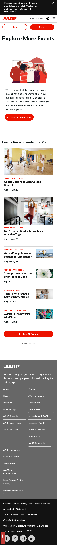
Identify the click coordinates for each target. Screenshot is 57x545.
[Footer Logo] (28, 366)
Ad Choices (42, 525)
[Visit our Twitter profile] (15, 538)
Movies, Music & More (14, 270)
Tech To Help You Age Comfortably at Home (16, 295)
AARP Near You (10, 429)
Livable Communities (14, 290)
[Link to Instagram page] (23, 538)
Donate (6, 395)
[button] (54, 18)
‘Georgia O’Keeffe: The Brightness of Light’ (18, 275)
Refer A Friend (35, 409)
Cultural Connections (15, 310)
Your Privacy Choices (13, 531)
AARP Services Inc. (37, 443)
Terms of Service (42, 503)
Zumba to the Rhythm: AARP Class (17, 315)
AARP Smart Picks (12, 422)
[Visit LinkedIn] (31, 538)
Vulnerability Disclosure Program (19, 525)
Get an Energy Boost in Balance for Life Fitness (18, 255)
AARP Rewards (10, 416)
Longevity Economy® (13, 490)
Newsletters (34, 402)
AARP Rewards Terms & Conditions (20, 514)
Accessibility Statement (14, 509)
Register (34, 18)
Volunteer (8, 402)
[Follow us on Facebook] (6, 538)
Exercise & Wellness (13, 178)
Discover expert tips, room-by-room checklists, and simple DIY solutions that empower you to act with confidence (20, 7)
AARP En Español (36, 395)
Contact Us (33, 389)
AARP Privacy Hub (23, 503)
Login (42, 18)
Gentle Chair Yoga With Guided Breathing (22, 183)
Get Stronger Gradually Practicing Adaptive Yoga (24, 232)
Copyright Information (14, 520)
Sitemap (7, 503)
